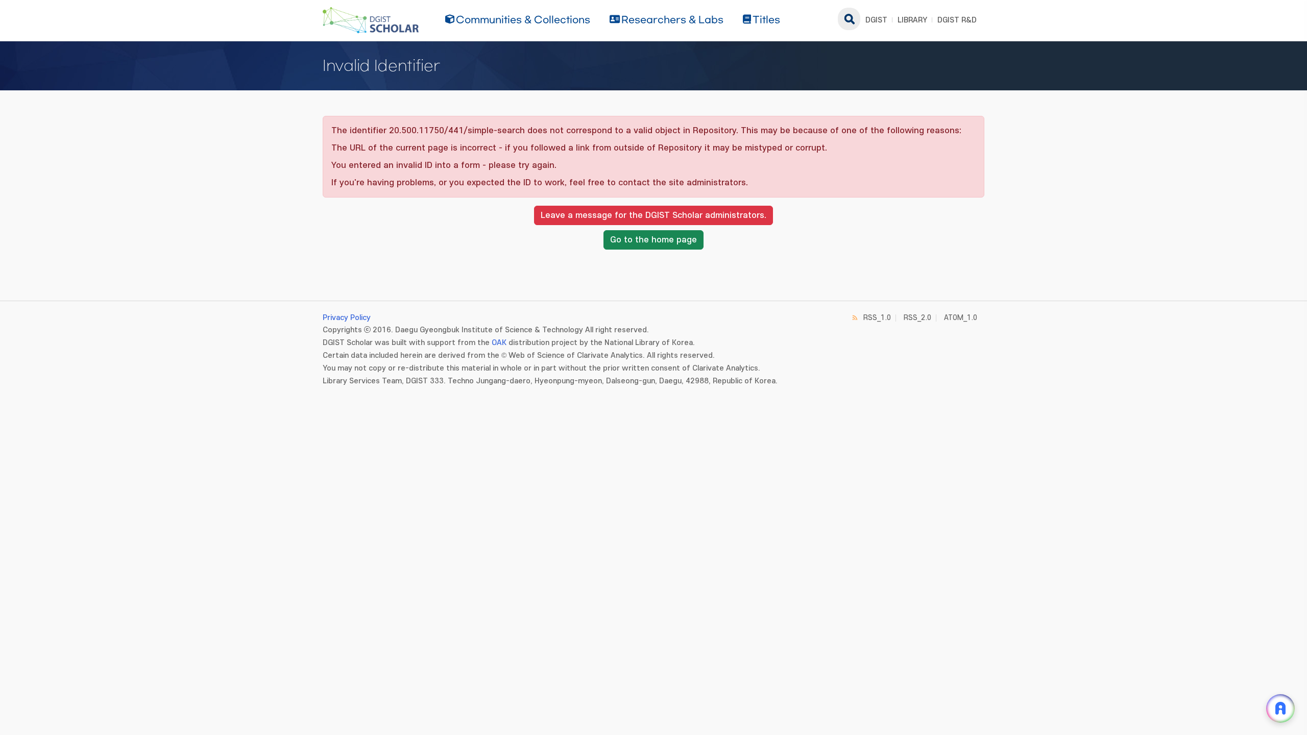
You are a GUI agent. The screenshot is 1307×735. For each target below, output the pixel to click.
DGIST (876, 20)
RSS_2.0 (917, 318)
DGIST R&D (957, 20)
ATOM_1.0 (960, 318)
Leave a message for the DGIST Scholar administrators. (653, 215)
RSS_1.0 (877, 318)
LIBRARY (912, 20)
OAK (499, 342)
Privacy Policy (347, 317)
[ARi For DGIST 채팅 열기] (1280, 708)
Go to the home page (653, 239)
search (849, 19)
